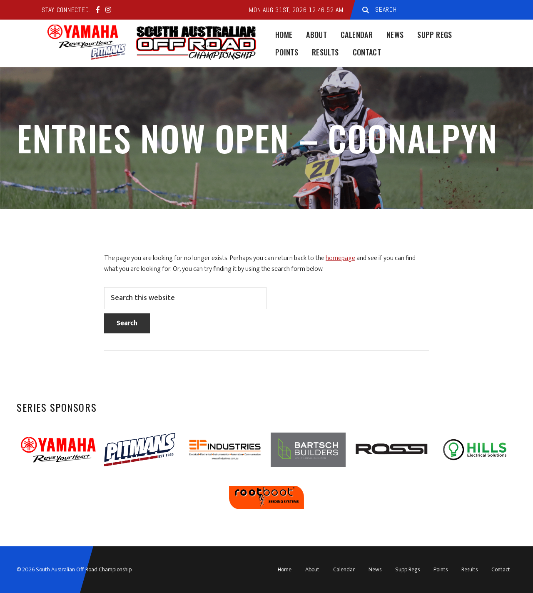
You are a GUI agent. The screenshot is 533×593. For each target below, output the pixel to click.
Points (440, 569)
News (375, 569)
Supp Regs (407, 569)
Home (284, 569)
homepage (340, 258)
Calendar (344, 569)
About (312, 569)
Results (469, 569)
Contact (500, 569)
